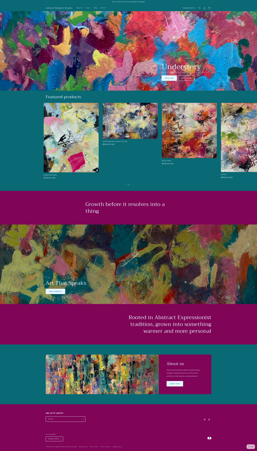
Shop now (169, 78)
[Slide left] (124, 185)
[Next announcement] (211, 2)
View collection (55, 291)
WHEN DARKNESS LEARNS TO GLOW (115, 141)
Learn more (186, 78)
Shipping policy (117, 446)
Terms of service (105, 446)
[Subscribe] (82, 419)
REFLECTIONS (166, 161)
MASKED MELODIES (50, 175)
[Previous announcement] (46, 2)
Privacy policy (94, 446)
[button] (89, 8)
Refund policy (83, 446)
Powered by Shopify (71, 446)
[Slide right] (133, 185)
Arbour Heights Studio (57, 446)
